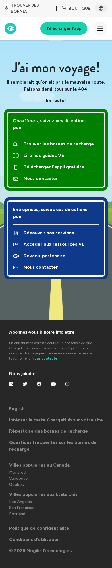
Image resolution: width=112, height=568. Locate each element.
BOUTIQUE (79, 8)
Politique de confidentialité (39, 528)
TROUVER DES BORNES (25, 8)
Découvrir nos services (49, 232)
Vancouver (19, 478)
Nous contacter (41, 178)
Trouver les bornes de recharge (59, 144)
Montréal (17, 472)
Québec (16, 484)
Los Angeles (20, 501)
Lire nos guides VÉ (44, 155)
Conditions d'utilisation (34, 539)
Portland (17, 513)
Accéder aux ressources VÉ (54, 244)
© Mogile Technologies (40, 550)
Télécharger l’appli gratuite (54, 167)
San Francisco (22, 507)
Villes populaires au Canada (39, 465)
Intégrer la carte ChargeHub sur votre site (56, 420)
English (16, 408)
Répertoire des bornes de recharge (48, 431)
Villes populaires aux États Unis (43, 494)
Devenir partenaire (44, 255)
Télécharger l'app (64, 28)
